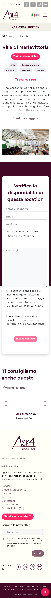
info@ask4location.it (14, 458)
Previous (4, 142)
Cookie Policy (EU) (13, 508)
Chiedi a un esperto (14, 489)
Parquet (26, 70)
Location (7, 493)
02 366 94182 (10, 465)
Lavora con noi (11, 504)
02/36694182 (14, 4)
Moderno (10, 70)
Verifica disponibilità (25, 56)
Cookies (42, 587)
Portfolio (7, 497)
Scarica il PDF (27, 79)
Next (47, 142)
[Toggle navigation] (45, 15)
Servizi (6, 485)
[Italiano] (33, 15)
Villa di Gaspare (35, 413)
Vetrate (40, 70)
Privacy (34, 587)
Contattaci (8, 500)
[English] (38, 15)
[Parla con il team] (45, 592)
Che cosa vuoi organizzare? (21, 231)
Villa (13, 65)
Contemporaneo (30, 65)
